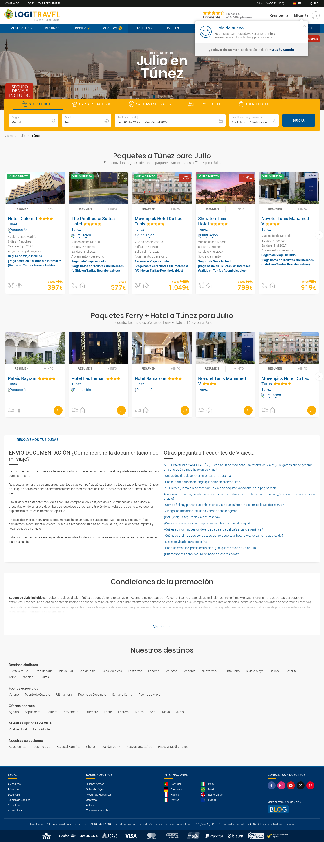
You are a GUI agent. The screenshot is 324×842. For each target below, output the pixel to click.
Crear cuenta (279, 15)
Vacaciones (20, 28)
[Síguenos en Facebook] (272, 785)
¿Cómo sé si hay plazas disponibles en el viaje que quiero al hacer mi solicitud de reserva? (224, 505)
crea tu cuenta (282, 50)
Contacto (12, 3)
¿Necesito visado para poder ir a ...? (187, 542)
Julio (22, 136)
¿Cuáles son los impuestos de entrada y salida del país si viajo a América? (213, 529)
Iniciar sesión (290, 31)
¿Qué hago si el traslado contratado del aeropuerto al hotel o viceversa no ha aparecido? (223, 535)
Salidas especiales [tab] (153, 104)
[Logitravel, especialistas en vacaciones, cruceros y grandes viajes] (32, 14)
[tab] (37, 440)
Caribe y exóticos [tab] (95, 104)
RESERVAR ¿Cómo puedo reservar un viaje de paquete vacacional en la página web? (220, 488)
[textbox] (33, 120)
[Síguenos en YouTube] (292, 785)
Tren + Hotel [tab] (257, 104)
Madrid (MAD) (270, 3)
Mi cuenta (301, 15)
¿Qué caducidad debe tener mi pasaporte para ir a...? (199, 475)
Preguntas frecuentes (44, 3)
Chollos (110, 28)
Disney (80, 28)
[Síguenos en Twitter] (301, 785)
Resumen (22, 208)
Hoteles (172, 28)
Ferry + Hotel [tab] (208, 104)
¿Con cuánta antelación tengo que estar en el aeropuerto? (203, 482)
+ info (49, 208)
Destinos (52, 28)
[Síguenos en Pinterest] (311, 785)
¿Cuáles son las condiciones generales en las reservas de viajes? (207, 523)
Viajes (8, 136)
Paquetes (142, 28)
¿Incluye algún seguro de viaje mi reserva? (192, 517)
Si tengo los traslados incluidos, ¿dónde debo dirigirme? (201, 511)
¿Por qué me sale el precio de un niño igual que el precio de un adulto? (210, 548)
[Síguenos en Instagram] (282, 785)
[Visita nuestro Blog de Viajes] (292, 809)
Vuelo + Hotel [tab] (41, 104)
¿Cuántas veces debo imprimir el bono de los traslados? (201, 554)
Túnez (36, 136)
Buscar (299, 120)
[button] (170, 120)
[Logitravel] (227, 15)
